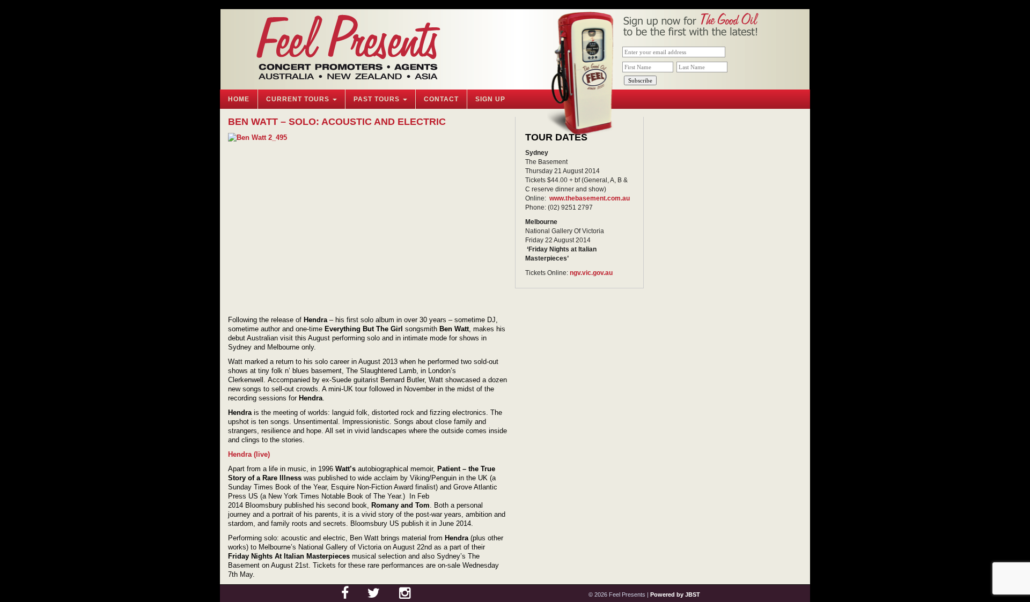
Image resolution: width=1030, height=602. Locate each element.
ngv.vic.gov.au (591, 273)
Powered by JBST (675, 594)
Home (238, 99)
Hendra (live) (249, 454)
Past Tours (378, 99)
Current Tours (299, 99)
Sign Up (490, 99)
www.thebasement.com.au (589, 198)
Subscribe (640, 80)
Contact (441, 99)
